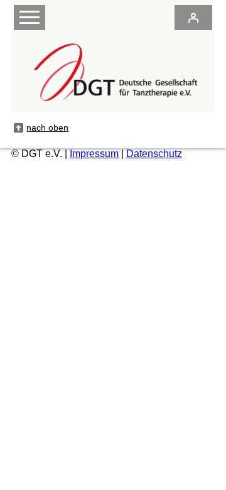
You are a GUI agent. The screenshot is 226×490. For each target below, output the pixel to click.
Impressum (94, 153)
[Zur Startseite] (113, 106)
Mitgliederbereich (193, 17)
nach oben (47, 127)
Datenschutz (154, 153)
